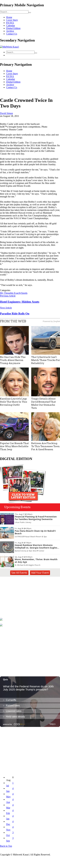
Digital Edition (13, 28)
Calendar (10, 25)
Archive (10, 31)
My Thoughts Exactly (10, 293)
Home (9, 17)
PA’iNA (10, 22)
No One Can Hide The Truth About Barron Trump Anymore (13, 360)
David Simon (6, 113)
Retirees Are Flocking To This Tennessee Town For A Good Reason (45, 446)
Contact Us (11, 33)
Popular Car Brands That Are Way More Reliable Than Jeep (14, 446)
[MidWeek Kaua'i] (9, 46)
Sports (24, 293)
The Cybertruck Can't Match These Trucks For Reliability (45, 360)
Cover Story (12, 20)
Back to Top (6, 846)
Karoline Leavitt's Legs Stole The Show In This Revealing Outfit (13, 401)
